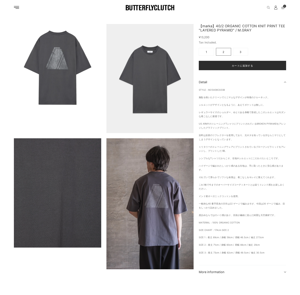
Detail (203, 82)
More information (211, 272)
